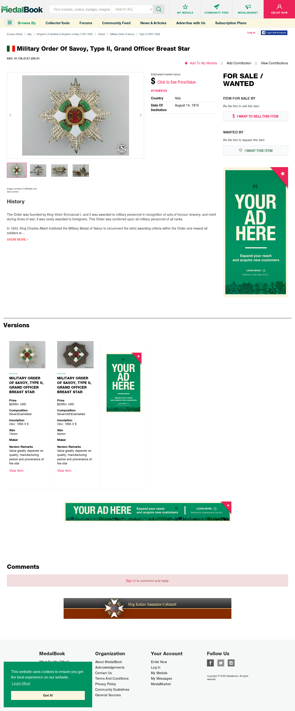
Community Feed (116, 23)
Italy (29, 33)
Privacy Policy (105, 683)
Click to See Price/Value (176, 82)
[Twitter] (220, 662)
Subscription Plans (230, 23)
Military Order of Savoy (122, 33)
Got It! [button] (48, 695)
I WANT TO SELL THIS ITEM (257, 116)
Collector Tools (58, 23)
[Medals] (22, 9)
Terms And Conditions (112, 678)
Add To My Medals (203, 63)
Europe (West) (14, 33)
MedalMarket (161, 683)
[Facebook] (210, 662)
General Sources (108, 695)
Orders (101, 33)
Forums (86, 23)
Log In (156, 667)
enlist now (159, 661)
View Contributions (274, 63)
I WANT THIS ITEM (258, 151)
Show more (17, 239)
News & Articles (153, 23)
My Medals (159, 672)
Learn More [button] (21, 683)
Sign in (131, 580)
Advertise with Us (190, 23)
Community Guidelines (112, 689)
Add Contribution (239, 63)
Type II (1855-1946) (149, 33)
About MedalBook (108, 661)
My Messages (161, 678)
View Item (16, 470)
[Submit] (159, 9)
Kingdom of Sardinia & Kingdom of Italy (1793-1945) (65, 33)
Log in (251, 32)
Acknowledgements (110, 667)
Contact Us (103, 672)
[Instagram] (231, 662)
